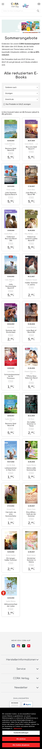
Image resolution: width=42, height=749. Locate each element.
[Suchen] (38, 11)
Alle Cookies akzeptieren (21, 745)
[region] (21, 728)
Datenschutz (18, 728)
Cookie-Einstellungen (21, 733)
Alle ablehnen (21, 739)
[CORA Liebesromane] (15, 5)
